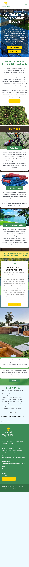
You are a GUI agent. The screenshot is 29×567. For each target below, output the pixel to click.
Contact (4, 473)
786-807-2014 (6, 461)
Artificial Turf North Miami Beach (14, 18)
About (3, 468)
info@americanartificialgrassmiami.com (12, 416)
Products (4, 475)
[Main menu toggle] (26, 4)
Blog (3, 471)
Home (3, 466)
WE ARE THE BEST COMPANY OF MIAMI (14, 269)
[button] (14, 148)
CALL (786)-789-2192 (9, 479)
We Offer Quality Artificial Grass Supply (14, 63)
